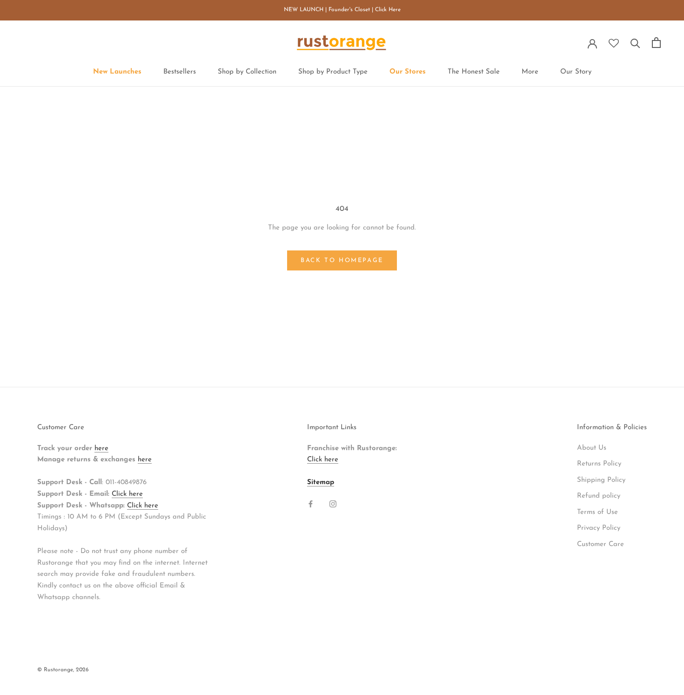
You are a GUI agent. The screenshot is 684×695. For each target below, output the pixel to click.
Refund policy (598, 496)
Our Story (575, 71)
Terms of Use (597, 512)
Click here (127, 494)
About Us (591, 448)
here (101, 448)
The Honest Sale (474, 71)
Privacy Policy (598, 528)
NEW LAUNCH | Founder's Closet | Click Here (342, 10)
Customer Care (600, 544)
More (530, 71)
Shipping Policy (601, 480)
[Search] (635, 42)
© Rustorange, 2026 (63, 670)
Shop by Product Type (333, 71)
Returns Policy (599, 463)
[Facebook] (310, 504)
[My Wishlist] (614, 43)
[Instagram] (332, 504)
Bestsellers (179, 71)
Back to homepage (342, 260)
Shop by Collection (247, 71)
